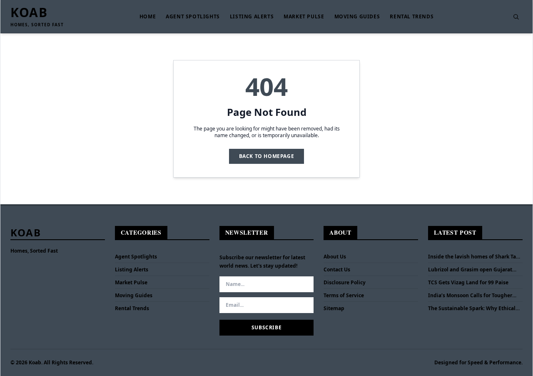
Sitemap (334, 308)
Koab (28, 12)
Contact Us (337, 269)
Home (147, 16)
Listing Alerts (252, 16)
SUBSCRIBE (266, 327)
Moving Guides (357, 16)
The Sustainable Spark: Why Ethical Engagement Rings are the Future (472, 308)
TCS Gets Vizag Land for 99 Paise (468, 282)
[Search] (516, 16)
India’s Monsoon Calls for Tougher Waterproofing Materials (470, 295)
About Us (335, 256)
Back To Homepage (266, 156)
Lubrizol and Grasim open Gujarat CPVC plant (470, 269)
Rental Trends (411, 16)
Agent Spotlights (193, 16)
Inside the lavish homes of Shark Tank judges (475, 256)
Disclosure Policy (345, 282)
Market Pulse (304, 16)
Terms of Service (344, 295)
